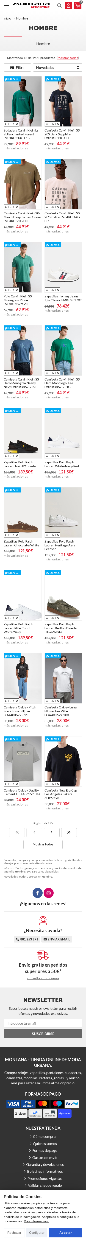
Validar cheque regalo (45, 1185)
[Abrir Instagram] (48, 893)
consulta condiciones (43, 978)
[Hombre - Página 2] (52, 832)
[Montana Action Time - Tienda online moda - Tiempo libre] (31, 5)
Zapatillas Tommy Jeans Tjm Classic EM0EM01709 (63, 298)
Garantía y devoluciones (45, 1164)
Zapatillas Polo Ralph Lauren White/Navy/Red (61, 464)
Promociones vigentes (45, 1178)
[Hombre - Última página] (69, 832)
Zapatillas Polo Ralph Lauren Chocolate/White (21, 543)
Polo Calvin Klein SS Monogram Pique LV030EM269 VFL (18, 300)
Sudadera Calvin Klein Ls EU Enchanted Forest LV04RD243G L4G (21, 134)
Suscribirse (43, 1033)
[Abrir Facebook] (37, 893)
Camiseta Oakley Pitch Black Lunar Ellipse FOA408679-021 (20, 711)
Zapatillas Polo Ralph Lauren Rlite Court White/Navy (18, 628)
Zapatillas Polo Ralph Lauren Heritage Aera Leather (59, 545)
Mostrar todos (68, 58)
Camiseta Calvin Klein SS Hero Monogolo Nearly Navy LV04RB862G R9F (21, 383)
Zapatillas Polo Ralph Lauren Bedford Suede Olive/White (60, 628)
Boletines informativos (45, 1171)
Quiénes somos (45, 1143)
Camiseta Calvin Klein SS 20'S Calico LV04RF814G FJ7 (62, 217)
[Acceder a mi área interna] (68, 5)
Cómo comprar (45, 1136)
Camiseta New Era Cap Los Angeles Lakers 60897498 (60, 794)
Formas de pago (44, 1150)
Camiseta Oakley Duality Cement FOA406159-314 (22, 792)
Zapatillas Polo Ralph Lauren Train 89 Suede (20, 464)
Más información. (36, 1221)
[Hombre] (17, 832)
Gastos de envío (44, 1157)
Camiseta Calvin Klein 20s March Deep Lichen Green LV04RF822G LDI (22, 217)
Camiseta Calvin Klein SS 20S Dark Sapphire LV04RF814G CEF (62, 134)
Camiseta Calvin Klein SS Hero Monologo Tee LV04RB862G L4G (62, 383)
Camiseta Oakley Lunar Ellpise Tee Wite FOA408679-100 (61, 711)
